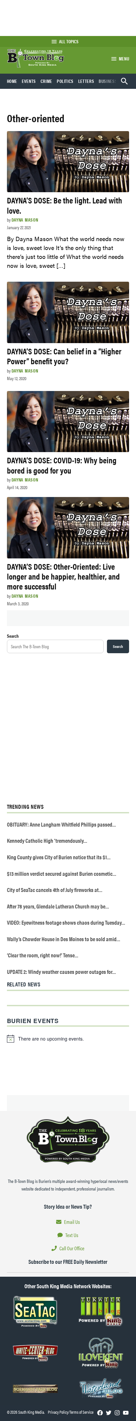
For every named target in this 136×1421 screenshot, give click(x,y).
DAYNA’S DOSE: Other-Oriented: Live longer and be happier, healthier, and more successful (63, 576)
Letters (86, 81)
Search (13, 635)
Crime (46, 81)
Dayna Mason (25, 219)
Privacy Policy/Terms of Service (70, 1412)
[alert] (68, 1039)
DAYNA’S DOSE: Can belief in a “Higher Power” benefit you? (64, 356)
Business (108, 81)
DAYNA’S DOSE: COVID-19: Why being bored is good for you (62, 465)
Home (12, 81)
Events (29, 81)
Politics (65, 81)
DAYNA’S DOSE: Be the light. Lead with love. (64, 205)
